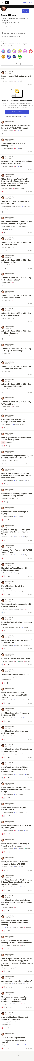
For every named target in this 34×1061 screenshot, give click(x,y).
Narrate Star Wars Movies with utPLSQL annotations (14, 569)
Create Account (17, 112)
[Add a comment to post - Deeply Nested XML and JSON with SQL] (3, 84)
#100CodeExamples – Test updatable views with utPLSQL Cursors (14, 695)
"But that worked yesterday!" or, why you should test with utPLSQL (17, 457)
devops (4, 1004)
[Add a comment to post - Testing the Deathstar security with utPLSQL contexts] (8, 612)
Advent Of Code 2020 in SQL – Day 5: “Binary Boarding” (16, 332)
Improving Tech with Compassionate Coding (16, 623)
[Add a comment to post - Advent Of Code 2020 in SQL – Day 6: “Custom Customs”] (3, 321)
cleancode (16, 1004)
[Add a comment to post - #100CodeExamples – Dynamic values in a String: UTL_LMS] (8, 870)
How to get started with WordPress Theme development (16, 439)
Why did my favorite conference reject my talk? (15, 202)
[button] (3, 51)
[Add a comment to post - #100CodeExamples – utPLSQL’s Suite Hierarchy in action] (9, 852)
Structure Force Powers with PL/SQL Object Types (16, 551)
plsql (10, 188)
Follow (25, 11)
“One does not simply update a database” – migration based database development (14, 999)
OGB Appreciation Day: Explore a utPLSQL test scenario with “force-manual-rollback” (16, 475)
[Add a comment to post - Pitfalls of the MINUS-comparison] (9, 664)
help (3, 442)
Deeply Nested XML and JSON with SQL (16, 77)
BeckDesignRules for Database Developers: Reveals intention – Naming (14, 922)
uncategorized (6, 1022)
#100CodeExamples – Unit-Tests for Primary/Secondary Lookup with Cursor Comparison (16, 882)
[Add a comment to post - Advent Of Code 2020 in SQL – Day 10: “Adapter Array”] (6, 250)
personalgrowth (6, 679)
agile (10, 1004)
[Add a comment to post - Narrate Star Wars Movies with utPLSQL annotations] (9, 576)
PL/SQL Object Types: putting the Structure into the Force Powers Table (15, 532)
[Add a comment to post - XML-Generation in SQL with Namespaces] (3, 151)
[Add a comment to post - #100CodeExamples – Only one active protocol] (8, 739)
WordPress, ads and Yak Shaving (15, 674)
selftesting (21, 1022)
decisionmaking (20, 677)
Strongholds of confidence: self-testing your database (15, 1018)
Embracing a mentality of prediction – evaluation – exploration (16, 495)
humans (4, 188)
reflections (5, 677)
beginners (5, 968)
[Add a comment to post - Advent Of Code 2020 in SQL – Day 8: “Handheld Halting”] (3, 286)
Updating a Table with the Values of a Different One (16, 641)
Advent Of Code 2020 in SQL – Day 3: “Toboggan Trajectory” (16, 367)
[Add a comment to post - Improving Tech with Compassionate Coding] (8, 630)
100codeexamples (7, 81)
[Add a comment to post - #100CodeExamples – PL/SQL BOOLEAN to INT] (9, 816)
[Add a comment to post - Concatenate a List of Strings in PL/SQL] (8, 520)
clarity (12, 677)
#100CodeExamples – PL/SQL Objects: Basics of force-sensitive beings (15, 789)
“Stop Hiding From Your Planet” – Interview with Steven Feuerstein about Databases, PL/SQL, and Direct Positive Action (15, 182)
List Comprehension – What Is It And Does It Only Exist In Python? (16, 223)
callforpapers (16, 206)
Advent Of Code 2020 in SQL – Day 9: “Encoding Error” (16, 261)
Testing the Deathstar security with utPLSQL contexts (16, 605)
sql (15, 81)
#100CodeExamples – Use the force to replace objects (16, 750)
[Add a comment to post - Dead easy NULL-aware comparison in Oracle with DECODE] (3, 169)
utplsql (10, 460)
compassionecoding (8, 627)
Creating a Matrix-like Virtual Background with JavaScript (13, 420)
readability (8, 927)
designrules (15, 945)
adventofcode (6, 247)
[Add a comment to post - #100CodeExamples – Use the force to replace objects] (9, 757)
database (16, 188)
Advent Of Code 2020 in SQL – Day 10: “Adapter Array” (16, 243)
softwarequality (6, 1024)
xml (25, 148)
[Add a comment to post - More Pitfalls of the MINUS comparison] (9, 594)
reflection (5, 498)
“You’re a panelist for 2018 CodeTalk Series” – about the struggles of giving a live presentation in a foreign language (17, 962)
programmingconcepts (8, 226)
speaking (5, 208)
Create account (27, 2)
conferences (26, 206)
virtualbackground (18, 424)
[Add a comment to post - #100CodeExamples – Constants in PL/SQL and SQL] (9, 721)
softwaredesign (18, 927)
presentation (19, 968)
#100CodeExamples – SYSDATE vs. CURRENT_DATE (16, 827)
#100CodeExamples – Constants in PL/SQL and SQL (16, 714)
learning (11, 498)
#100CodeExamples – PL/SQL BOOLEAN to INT (14, 809)
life (17, 498)
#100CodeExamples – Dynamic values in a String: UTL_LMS (14, 863)
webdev (9, 442)
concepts (5, 229)
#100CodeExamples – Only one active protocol (14, 732)
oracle (20, 81)
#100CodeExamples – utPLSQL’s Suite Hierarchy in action (15, 845)
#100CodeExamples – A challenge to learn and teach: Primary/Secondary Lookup (17, 902)
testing (4, 460)
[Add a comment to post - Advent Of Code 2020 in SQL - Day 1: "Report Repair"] (6, 410)
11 (11, 446)
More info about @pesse (17, 64)
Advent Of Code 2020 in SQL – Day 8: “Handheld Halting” (16, 279)
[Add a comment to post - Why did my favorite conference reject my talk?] (3, 212)
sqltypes (26, 536)
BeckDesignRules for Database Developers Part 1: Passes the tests (16, 942)
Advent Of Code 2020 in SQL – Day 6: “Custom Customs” (16, 314)
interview (23, 188)
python (11, 229)
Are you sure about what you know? (16, 981)
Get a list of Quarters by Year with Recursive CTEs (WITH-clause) (15, 127)
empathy (18, 627)
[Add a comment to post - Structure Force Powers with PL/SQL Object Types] (8, 558)
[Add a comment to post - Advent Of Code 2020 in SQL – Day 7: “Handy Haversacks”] (3, 303)
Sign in (26, 116)
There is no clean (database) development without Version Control (13, 1040)
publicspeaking (6, 206)
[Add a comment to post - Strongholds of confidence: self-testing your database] (8, 1028)
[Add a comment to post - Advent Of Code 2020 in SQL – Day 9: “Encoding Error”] (6, 268)
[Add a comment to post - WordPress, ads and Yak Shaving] (8, 683)
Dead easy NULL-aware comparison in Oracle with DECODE (16, 162)
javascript (9, 424)
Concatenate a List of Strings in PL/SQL (14, 513)
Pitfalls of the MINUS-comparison (15, 658)
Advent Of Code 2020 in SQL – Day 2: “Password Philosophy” (16, 385)
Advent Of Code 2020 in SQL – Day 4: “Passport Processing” (16, 350)
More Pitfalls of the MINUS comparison (12, 587)
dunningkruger (6, 983)
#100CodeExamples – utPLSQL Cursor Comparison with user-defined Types (14, 769)
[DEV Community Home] (7, 2)
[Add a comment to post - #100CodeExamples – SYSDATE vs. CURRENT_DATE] (9, 834)
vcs (26, 1045)
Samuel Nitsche (9, 72)
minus (26, 591)
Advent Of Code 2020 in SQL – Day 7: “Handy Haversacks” (16, 296)
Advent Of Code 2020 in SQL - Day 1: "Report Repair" (16, 403)
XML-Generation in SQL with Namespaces (13, 144)
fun (3, 424)
